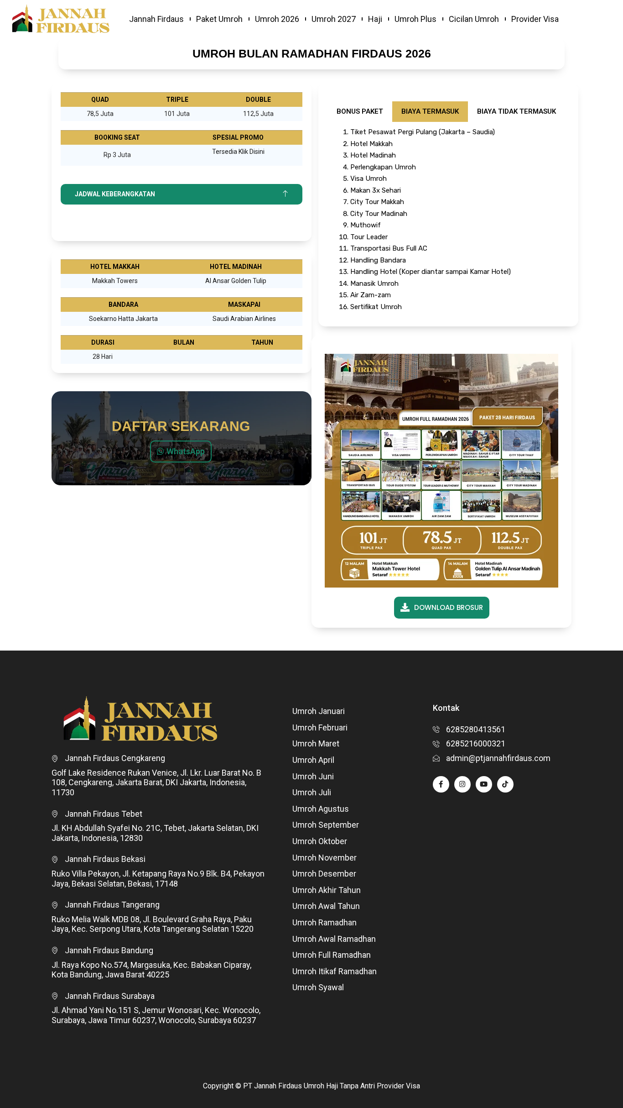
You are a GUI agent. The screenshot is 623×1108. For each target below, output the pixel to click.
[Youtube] (484, 784)
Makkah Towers (115, 280)
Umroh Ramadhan (324, 922)
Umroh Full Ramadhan (331, 955)
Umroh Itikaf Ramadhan (334, 971)
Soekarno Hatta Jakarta (123, 318)
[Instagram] (462, 784)
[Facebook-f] (441, 784)
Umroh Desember (324, 873)
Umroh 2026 (277, 19)
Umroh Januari (318, 711)
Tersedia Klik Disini (238, 151)
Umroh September (325, 825)
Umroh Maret (315, 743)
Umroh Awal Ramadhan (334, 939)
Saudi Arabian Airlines (244, 318)
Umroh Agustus (320, 809)
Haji (375, 19)
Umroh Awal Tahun (326, 906)
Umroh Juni (313, 776)
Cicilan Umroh (474, 19)
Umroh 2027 (334, 19)
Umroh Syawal (318, 987)
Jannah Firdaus (156, 19)
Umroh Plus (415, 19)
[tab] (359, 111)
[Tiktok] (505, 784)
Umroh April (313, 760)
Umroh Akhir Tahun (326, 890)
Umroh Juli (311, 792)
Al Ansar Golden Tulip (235, 280)
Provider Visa (535, 19)
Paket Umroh (219, 19)
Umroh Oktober (319, 841)
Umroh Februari (320, 727)
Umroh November (324, 857)
